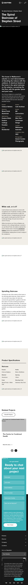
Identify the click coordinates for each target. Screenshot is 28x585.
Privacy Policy (17, 576)
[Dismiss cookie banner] (23, 561)
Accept (19, 579)
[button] (16, 450)
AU (20, 2)
